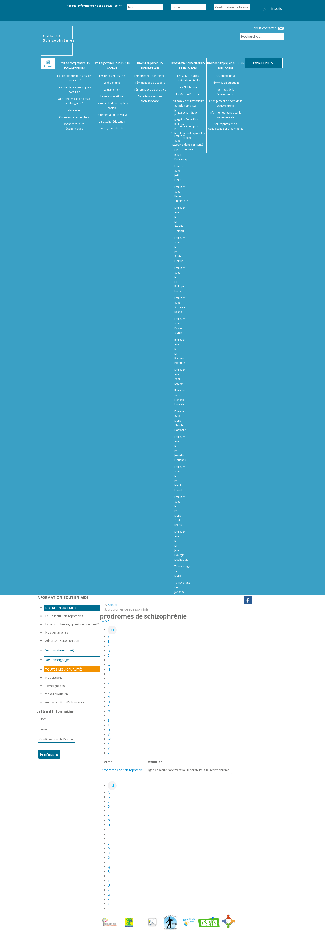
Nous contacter (265, 28)
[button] (316, 922)
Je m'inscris (272, 8)
